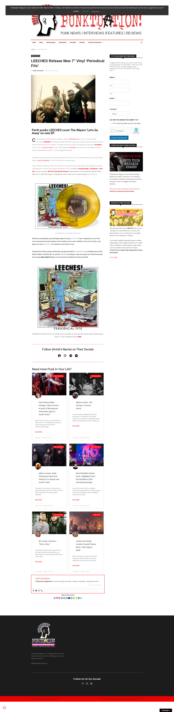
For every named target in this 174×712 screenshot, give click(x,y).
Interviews (62, 42)
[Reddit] (59, 598)
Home (34, 42)
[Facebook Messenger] (62, 598)
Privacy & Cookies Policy (127, 699)
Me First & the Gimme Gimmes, (58, 171)
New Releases (50, 42)
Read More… (96, 11)
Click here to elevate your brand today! (122, 191)
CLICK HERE (114, 257)
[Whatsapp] (74, 598)
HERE (79, 337)
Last (111, 93)
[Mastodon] (71, 598)
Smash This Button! (119, 138)
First (111, 85)
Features (73, 42)
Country (114, 109)
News (41, 42)
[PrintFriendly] (81, 598)
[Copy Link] (76, 598)
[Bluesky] (67, 598)
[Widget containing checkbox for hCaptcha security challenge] (125, 131)
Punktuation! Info (94, 42)
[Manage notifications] (4, 707)
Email (112, 98)
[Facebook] (59, 356)
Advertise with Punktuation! (110, 699)
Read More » (39, 432)
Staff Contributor (38, 71)
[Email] (64, 598)
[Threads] (69, 598)
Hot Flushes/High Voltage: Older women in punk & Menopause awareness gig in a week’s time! (49, 408)
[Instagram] (65, 356)
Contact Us (139, 699)
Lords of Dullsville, (43, 160)
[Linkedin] (79, 598)
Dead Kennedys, (83, 169)
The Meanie (93, 169)
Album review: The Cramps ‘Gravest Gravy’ (84, 405)
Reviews (82, 42)
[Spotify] (71, 356)
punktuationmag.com (95, 585)
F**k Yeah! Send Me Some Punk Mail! (126, 123)
